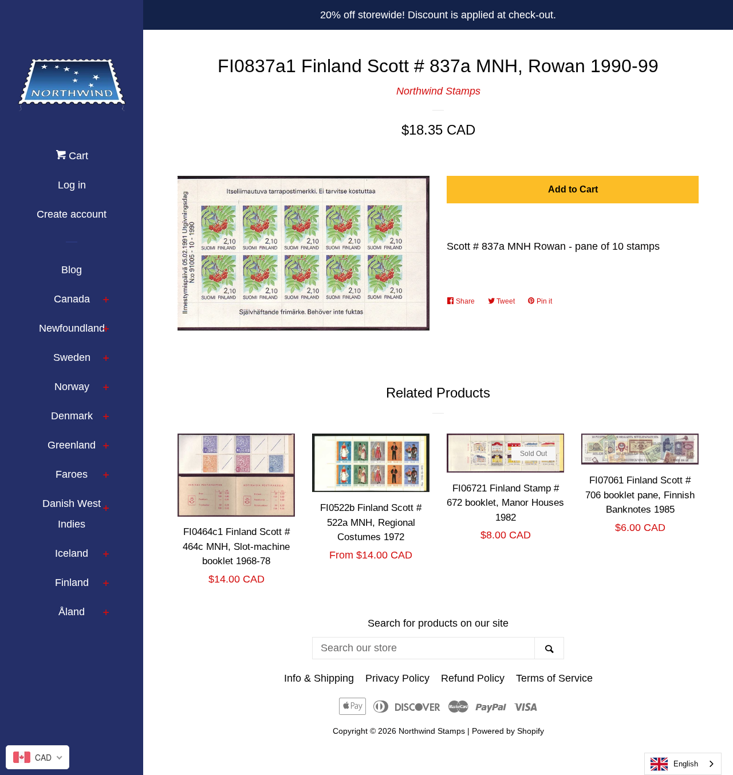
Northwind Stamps (438, 91)
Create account (72, 214)
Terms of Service (554, 678)
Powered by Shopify (508, 730)
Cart (77, 156)
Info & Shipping (319, 678)
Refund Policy (473, 678)
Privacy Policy (397, 678)
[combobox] (683, 764)
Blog (71, 270)
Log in (72, 185)
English (685, 764)
